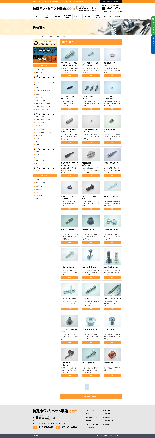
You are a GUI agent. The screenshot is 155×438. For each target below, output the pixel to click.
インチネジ (39, 135)
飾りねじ (38, 148)
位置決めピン (39, 73)
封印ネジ (38, 154)
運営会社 (108, 410)
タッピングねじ (40, 129)
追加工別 (38, 192)
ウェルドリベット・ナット (43, 119)
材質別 (37, 179)
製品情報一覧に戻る (91, 397)
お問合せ (108, 424)
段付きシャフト (40, 161)
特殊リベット (39, 167)
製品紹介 (88, 414)
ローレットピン (40, 69)
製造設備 (88, 421)
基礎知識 (108, 417)
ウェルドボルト (40, 116)
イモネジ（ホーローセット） (44, 103)
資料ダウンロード (110, 421)
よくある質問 (90, 428)
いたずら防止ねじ (40, 100)
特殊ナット (39, 164)
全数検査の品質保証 (92, 424)
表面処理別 (39, 189)
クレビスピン (39, 138)
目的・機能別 (39, 195)
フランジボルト (40, 122)
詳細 (69, 76)
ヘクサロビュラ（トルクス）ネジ (45, 132)
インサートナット (40, 113)
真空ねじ (38, 151)
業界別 (37, 199)
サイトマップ (48, 436)
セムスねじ (39, 126)
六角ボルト (39, 87)
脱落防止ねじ (39, 97)
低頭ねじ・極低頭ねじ (42, 110)
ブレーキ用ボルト (40, 157)
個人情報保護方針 (38, 436)
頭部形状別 (39, 186)
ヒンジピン (39, 141)
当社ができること (91, 410)
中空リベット (39, 145)
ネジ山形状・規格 (40, 183)
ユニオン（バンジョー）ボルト (44, 107)
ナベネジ (38, 79)
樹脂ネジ (38, 76)
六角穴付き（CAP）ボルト (43, 91)
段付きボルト (39, 94)
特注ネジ (38, 170)
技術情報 (108, 414)
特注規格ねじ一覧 (91, 417)
